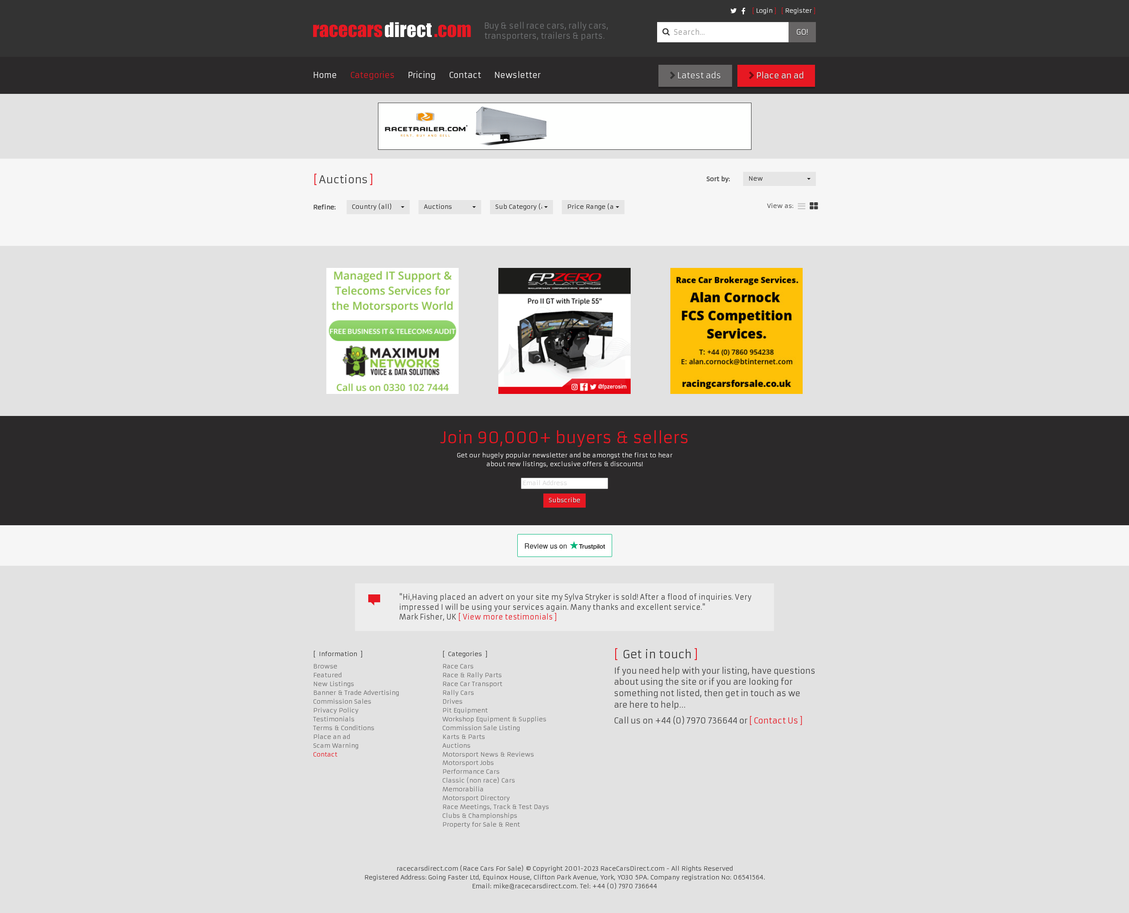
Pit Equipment (465, 710)
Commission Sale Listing (481, 728)
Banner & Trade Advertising (356, 693)
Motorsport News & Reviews (488, 754)
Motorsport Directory (476, 798)
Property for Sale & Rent (481, 824)
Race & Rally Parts (472, 675)
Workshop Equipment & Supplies (494, 719)
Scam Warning (336, 746)
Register (798, 11)
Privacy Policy (336, 710)
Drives (452, 701)
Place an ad (779, 76)
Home (325, 75)
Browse (325, 666)
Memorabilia (463, 789)
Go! (802, 32)
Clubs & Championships (479, 816)
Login (764, 11)
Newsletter (517, 75)
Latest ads (698, 76)
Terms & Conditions (343, 728)
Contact (465, 75)
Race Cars (458, 666)
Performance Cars (471, 772)
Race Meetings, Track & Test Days (495, 807)
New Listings (333, 684)
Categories (372, 75)
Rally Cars (458, 693)
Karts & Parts (463, 737)
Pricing (422, 75)
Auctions (456, 746)
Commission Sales (342, 701)
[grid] (814, 206)
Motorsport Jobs (468, 763)
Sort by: (718, 179)
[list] (801, 206)
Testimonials (334, 719)
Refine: (324, 207)
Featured (327, 675)
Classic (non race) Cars (478, 780)
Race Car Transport (472, 684)
